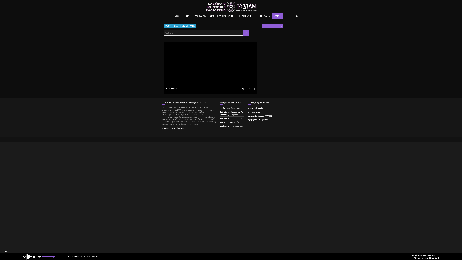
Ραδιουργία (225, 118)
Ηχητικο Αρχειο (246, 16)
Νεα (187, 16)
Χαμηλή (433, 258)
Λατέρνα (277, 16)
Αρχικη (178, 16)
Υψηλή (417, 258)
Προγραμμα (200, 16)
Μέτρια (425, 258)
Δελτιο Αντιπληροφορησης (222, 16)
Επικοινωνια (264, 16)
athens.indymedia (255, 108)
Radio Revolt (225, 126)
